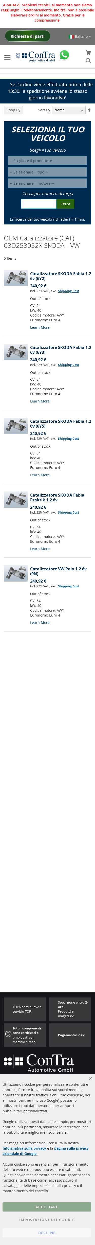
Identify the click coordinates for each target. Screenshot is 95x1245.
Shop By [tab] (13, 110)
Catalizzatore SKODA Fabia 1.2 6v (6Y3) (60, 350)
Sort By (44, 110)
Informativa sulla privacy (25, 1148)
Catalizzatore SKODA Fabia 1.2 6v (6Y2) (60, 276)
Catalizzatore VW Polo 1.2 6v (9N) (58, 571)
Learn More (40, 327)
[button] (79, 36)
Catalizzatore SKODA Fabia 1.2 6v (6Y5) (60, 423)
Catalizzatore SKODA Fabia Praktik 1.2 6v (57, 497)
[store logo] (35, 56)
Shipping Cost (68, 291)
